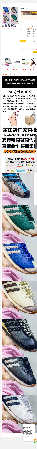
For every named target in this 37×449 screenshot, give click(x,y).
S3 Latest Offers (10, 0)
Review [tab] (14, 74)
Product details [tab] (5, 74)
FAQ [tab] (10, 74)
